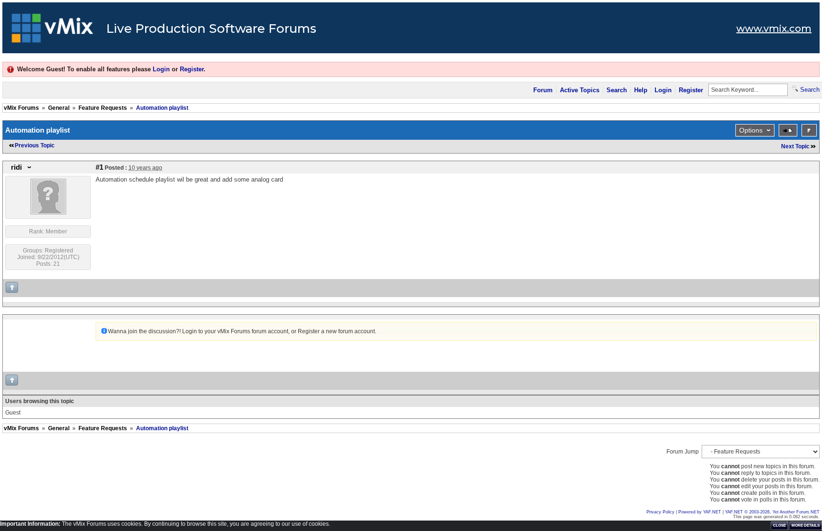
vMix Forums (21, 108)
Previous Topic (35, 145)
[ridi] (48, 212)
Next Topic (795, 146)
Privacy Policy (660, 512)
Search (617, 90)
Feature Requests (102, 108)
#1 (99, 167)
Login (161, 69)
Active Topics (579, 90)
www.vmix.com (774, 28)
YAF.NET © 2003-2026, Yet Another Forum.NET (772, 512)
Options (751, 130)
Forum (543, 90)
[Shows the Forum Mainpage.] (52, 30)
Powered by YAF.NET (699, 512)
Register (192, 69)
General (58, 108)
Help (640, 90)
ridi (16, 167)
